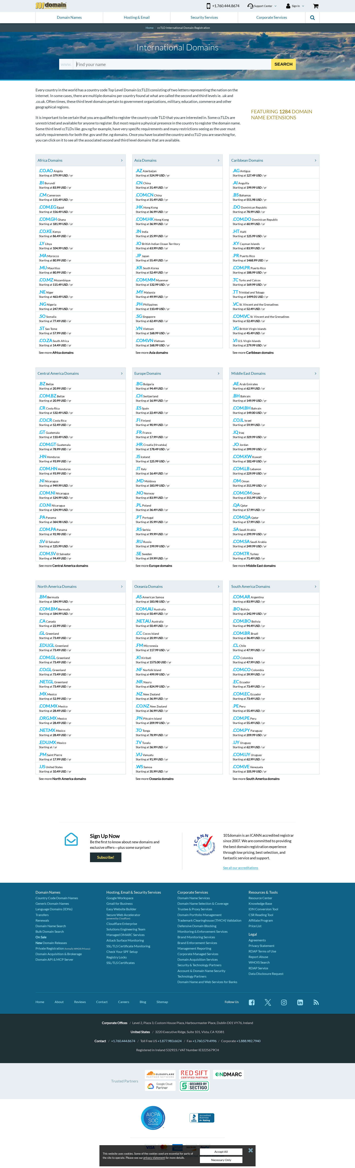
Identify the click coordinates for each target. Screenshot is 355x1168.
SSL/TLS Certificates (120, 963)
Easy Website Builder (121, 909)
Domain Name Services (194, 898)
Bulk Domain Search (50, 931)
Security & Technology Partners (199, 965)
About (59, 1002)
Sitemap (162, 1002)
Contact (102, 1002)
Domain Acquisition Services (198, 959)
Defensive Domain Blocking (197, 926)
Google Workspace (119, 898)
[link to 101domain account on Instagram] (284, 1004)
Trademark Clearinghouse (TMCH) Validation (209, 920)
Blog (143, 1002)
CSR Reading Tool (261, 915)
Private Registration (50, 948)
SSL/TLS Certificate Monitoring (128, 946)
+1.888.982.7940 (248, 1041)
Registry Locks (116, 957)
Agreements (257, 940)
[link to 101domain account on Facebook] (251, 1004)
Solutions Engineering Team (125, 929)
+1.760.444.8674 (123, 1041)
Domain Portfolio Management (200, 915)
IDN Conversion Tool (263, 909)
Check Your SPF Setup (122, 951)
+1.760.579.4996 (204, 1041)
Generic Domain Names (52, 903)
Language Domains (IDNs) (54, 909)
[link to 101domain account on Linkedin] (300, 1004)
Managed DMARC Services (125, 935)
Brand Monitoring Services (196, 937)
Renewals (42, 920)
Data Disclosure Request (266, 973)
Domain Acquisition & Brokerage (59, 954)
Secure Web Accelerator (123, 915)
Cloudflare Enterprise (121, 924)
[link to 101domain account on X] (268, 1004)
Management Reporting (194, 948)
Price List (255, 926)
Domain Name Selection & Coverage (203, 903)
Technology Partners (192, 976)
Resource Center (260, 898)
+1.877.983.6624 (170, 1041)
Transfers (42, 915)
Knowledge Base (260, 903)
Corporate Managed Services (198, 954)
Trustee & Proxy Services (195, 909)
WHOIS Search (259, 962)
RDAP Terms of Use (262, 951)
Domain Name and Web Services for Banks (207, 982)
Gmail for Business (119, 903)
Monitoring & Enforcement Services (203, 931)
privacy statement (154, 1157)
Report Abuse (258, 957)
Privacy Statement (261, 946)
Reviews (80, 1002)
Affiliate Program (261, 920)
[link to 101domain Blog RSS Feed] (316, 1004)
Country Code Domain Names (57, 898)
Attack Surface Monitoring (125, 940)
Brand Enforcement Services (197, 943)
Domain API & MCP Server (54, 959)
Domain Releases (51, 943)
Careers (123, 1002)
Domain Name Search (51, 926)
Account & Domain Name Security (201, 971)
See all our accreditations (240, 868)
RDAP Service (258, 968)
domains (63, 352)
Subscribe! (105, 857)
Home (40, 1002)
